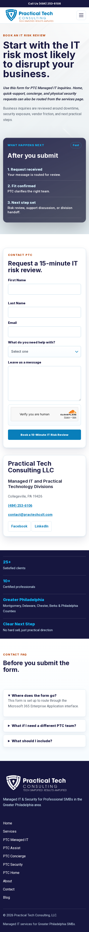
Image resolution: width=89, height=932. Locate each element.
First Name (17, 280)
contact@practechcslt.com (30, 515)
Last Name (16, 303)
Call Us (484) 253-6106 (44, 3)
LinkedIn (41, 526)
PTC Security (25, 80)
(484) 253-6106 (20, 506)
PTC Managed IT (28, 52)
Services (9, 831)
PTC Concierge (27, 71)
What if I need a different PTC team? (44, 725)
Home (7, 823)
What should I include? (32, 741)
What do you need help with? (31, 342)
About (7, 881)
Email (12, 323)
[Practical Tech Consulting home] (28, 15)
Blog (6, 897)
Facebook (19, 526)
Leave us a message (24, 362)
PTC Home (23, 89)
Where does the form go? (34, 695)
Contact (8, 889)
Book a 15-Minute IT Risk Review (44, 434)
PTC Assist (24, 61)
